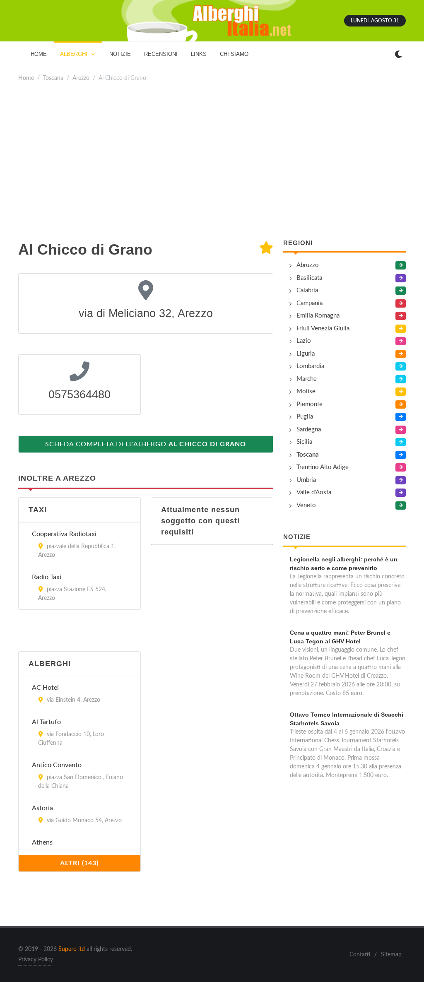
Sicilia (304, 442)
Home (26, 78)
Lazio (303, 341)
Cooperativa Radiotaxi (64, 534)
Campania (309, 303)
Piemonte (309, 404)
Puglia (304, 417)
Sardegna (308, 429)
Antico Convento (57, 765)
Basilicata (309, 278)
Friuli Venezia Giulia (322, 328)
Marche (306, 379)
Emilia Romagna (318, 316)
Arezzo (80, 78)
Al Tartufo (46, 722)
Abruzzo (307, 265)
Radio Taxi (46, 577)
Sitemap (391, 955)
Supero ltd (71, 949)
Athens (42, 842)
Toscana (53, 78)
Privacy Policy (35, 960)
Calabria (307, 290)
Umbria (306, 480)
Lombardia (310, 366)
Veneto (306, 505)
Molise (306, 391)
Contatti (359, 955)
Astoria (42, 808)
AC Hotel (45, 687)
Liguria (305, 354)
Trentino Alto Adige (322, 467)
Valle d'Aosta (313, 492)
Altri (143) (79, 863)
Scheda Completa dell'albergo (145, 444)
